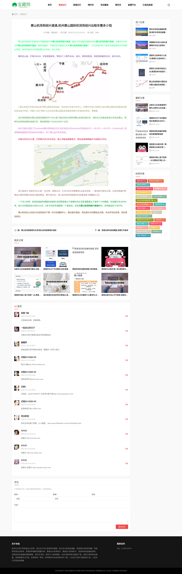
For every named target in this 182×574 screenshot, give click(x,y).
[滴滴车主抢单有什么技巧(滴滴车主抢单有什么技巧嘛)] (142, 58)
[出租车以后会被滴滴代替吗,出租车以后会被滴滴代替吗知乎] (27, 257)
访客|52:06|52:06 (28, 401)
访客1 (23, 387)
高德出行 (77, 5)
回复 (126, 316)
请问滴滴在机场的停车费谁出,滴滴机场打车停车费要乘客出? (66, 295)
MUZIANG (123, 571)
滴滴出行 (62, 5)
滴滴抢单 (160, 220)
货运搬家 (104, 5)
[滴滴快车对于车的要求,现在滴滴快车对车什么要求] (56, 257)
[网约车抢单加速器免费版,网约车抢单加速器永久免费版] (142, 32)
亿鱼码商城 (148, 5)
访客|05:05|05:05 (28, 372)
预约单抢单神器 (143, 231)
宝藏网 (22, 5)
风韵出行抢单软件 (144, 216)
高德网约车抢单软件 (144, 220)
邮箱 (55, 494)
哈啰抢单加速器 (158, 208)
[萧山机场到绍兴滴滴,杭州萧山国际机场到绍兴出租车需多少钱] (142, 84)
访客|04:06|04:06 (28, 357)
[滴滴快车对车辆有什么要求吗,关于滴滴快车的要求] (85, 283)
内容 (16, 505)
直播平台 (132, 5)
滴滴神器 (157, 231)
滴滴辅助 (154, 228)
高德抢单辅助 (143, 208)
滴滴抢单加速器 (155, 181)
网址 (93, 494)
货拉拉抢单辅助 (143, 196)
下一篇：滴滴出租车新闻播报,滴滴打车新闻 (111, 230)
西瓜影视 (25, 416)
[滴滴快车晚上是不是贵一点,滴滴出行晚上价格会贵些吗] (27, 283)
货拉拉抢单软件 (143, 193)
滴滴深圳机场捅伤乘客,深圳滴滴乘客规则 (88, 269)
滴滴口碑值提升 (143, 235)
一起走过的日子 (28, 328)
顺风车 (118, 5)
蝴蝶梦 (24, 342)
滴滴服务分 (142, 228)
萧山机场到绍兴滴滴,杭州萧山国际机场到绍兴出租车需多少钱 (158, 85)
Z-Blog (108, 571)
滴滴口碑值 (142, 224)
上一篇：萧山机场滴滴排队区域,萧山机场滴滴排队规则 (35, 230)
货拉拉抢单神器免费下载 (146, 200)
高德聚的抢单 (160, 189)
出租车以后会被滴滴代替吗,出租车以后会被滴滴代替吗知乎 (37, 269)
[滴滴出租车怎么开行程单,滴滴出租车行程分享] (114, 283)
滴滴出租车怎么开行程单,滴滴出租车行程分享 (119, 295)
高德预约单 (160, 204)
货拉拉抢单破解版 (144, 204)
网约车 (91, 5)
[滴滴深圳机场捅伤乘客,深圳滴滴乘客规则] (85, 257)
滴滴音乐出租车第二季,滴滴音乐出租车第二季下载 (120, 269)
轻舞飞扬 (25, 313)
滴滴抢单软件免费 (144, 189)
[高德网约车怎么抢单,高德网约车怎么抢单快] (142, 45)
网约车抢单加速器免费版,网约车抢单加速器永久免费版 (158, 32)
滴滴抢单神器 (143, 185)
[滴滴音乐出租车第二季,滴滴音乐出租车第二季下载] (114, 257)
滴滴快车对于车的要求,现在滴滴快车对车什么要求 (62, 269)
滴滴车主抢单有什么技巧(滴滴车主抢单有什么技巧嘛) (158, 58)
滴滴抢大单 (155, 224)
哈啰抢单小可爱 (143, 212)
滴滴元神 (141, 181)
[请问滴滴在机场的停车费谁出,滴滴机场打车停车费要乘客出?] (56, 283)
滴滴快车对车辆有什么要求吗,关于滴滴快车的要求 (91, 295)
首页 (50, 5)
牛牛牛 (24, 431)
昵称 (16, 494)
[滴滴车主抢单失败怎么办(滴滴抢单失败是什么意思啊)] (142, 71)
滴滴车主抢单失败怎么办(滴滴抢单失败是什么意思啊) (158, 71)
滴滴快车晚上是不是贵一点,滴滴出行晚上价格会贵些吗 (35, 295)
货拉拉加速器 (159, 196)
